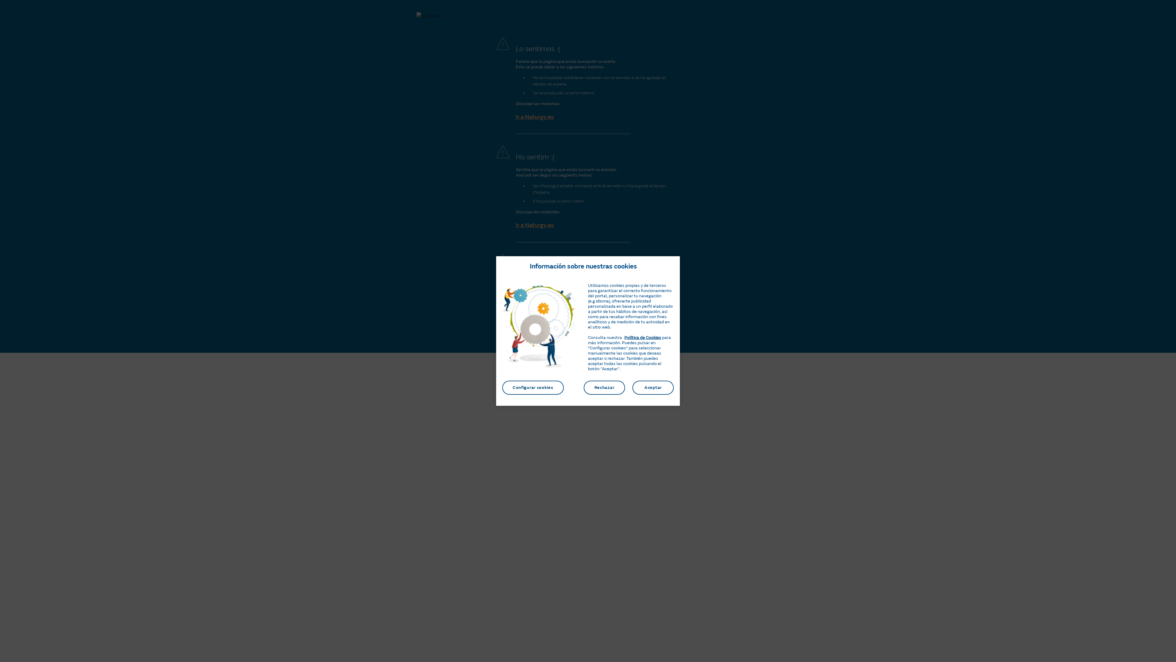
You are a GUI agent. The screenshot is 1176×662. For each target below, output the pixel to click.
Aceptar (653, 387)
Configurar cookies (533, 387)
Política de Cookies (642, 337)
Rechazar (604, 387)
